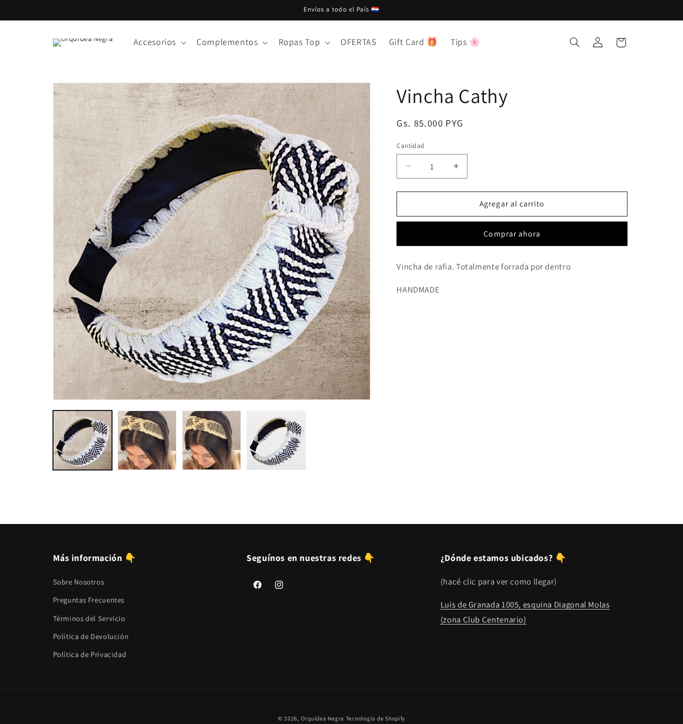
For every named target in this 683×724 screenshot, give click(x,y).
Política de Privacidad (89, 654)
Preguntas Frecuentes (89, 599)
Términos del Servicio (89, 617)
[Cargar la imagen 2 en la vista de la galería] (147, 440)
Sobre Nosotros (78, 581)
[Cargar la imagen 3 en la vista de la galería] (212, 440)
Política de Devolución (91, 635)
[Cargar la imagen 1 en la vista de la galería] (82, 440)
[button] (158, 42)
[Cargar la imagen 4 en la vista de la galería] (276, 440)
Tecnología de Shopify (375, 718)
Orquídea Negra (322, 718)
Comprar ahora (512, 233)
